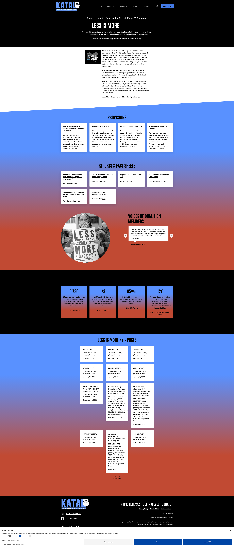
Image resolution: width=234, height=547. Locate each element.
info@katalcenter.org (73, 513)
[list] (148, 236)
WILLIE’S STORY (88, 368)
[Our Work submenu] (129, 6)
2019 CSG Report (103, 310)
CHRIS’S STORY (138, 434)
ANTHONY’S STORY (90, 434)
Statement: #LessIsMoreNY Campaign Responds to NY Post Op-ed (116, 437)
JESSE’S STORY (138, 349)
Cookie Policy (154, 509)
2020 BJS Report (74, 310)
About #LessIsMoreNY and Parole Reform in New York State (73, 194)
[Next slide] (171, 236)
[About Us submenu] (116, 6)
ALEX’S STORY (138, 368)
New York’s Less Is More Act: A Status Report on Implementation (72, 177)
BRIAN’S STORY (113, 349)
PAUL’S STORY (88, 349)
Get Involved (167, 6)
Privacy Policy (143, 509)
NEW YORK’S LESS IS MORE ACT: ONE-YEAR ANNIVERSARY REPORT (91, 389)
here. (76, 183)
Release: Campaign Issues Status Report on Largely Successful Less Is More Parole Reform (116, 390)
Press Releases (130, 504)
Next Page (117, 478)
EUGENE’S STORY (114, 368)
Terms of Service (166, 509)
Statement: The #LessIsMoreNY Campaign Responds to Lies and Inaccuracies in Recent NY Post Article (141, 391)
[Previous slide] (125, 236)
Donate (166, 504)
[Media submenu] (139, 6)
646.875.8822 (72, 519)
